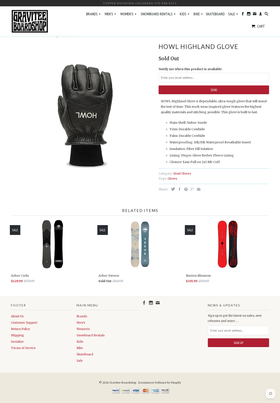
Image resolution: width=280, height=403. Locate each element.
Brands (93, 13)
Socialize (17, 342)
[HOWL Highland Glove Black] (82, 106)
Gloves (172, 179)
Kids (184, 13)
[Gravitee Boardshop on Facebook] (243, 14)
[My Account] (260, 14)
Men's (110, 13)
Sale (233, 13)
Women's (128, 13)
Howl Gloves (182, 173)
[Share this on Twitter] (172, 189)
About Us (17, 316)
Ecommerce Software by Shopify (159, 382)
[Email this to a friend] (197, 189)
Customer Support (24, 323)
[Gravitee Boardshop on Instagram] (248, 14)
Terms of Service (23, 348)
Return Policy (20, 329)
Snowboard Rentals (158, 13)
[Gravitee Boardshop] (41, 21)
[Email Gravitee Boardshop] (254, 14)
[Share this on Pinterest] (185, 189)
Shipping (17, 335)
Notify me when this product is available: (190, 69)
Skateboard (215, 14)
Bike (198, 13)
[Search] (266, 14)
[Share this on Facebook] (178, 189)
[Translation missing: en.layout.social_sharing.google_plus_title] (191, 189)
